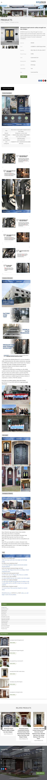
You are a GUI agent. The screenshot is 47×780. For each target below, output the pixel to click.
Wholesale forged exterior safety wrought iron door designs (8, 730)
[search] (9, 773)
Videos (13, 760)
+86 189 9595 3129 (6, 766)
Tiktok (8, 769)
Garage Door (4, 607)
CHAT (19, 593)
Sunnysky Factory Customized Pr (16, 661)
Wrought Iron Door (5, 616)
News (13, 751)
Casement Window (5, 619)
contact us (14, 545)
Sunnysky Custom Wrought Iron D (17, 640)
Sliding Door (4, 612)
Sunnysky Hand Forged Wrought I (17, 650)
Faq (13, 756)
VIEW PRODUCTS (8, 734)
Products (14, 758)
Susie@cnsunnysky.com (10, 759)
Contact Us (14, 762)
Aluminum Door (4, 608)
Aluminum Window (5, 618)
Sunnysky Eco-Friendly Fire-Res (16, 692)
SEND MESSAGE (15, 382)
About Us (14, 754)
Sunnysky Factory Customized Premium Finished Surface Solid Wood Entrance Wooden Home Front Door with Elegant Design (23, 733)
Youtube (43, 81)
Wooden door (4, 628)
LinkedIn (41, 81)
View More (12, 642)
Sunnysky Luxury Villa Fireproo (16, 681)
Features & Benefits (7, 88)
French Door (4, 615)
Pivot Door (3, 613)
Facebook (39, 81)
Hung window (4, 624)
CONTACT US (6, 382)
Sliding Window (4, 621)
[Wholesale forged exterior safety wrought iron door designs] (10, 35)
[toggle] (1, 2)
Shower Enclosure (5, 627)
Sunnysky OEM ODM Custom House (17, 671)
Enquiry (23, 76)
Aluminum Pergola (5, 625)
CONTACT (13, 593)
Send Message (40, 773)
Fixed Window (4, 622)
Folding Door (4, 610)
